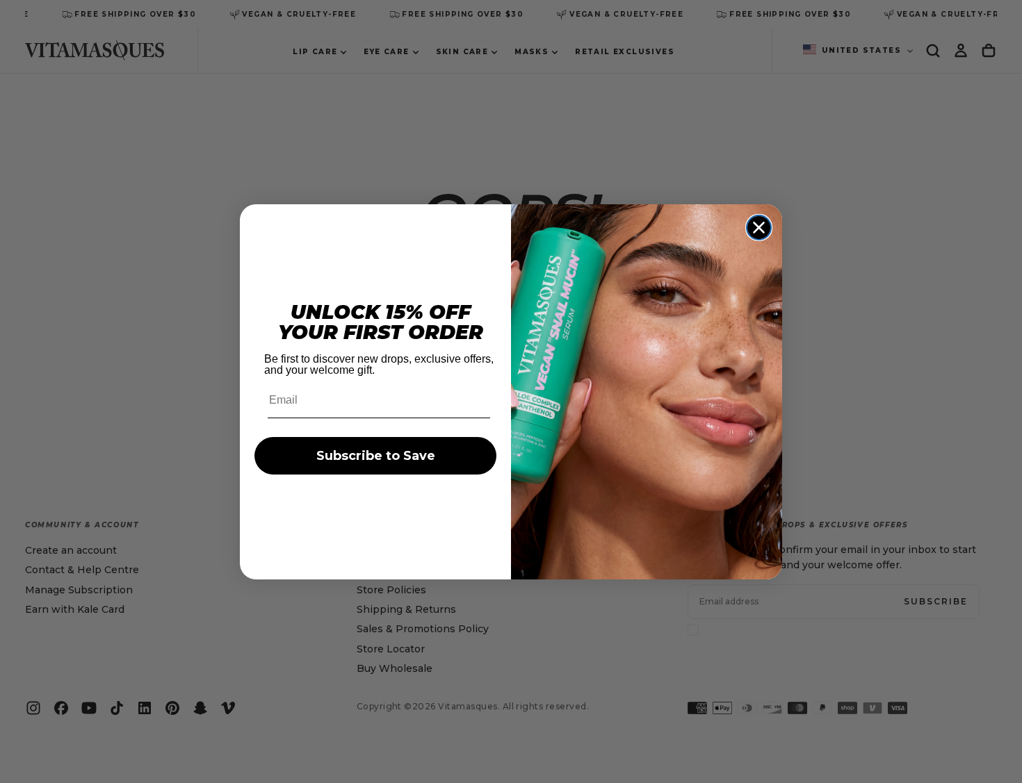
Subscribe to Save (375, 455)
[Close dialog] (759, 227)
